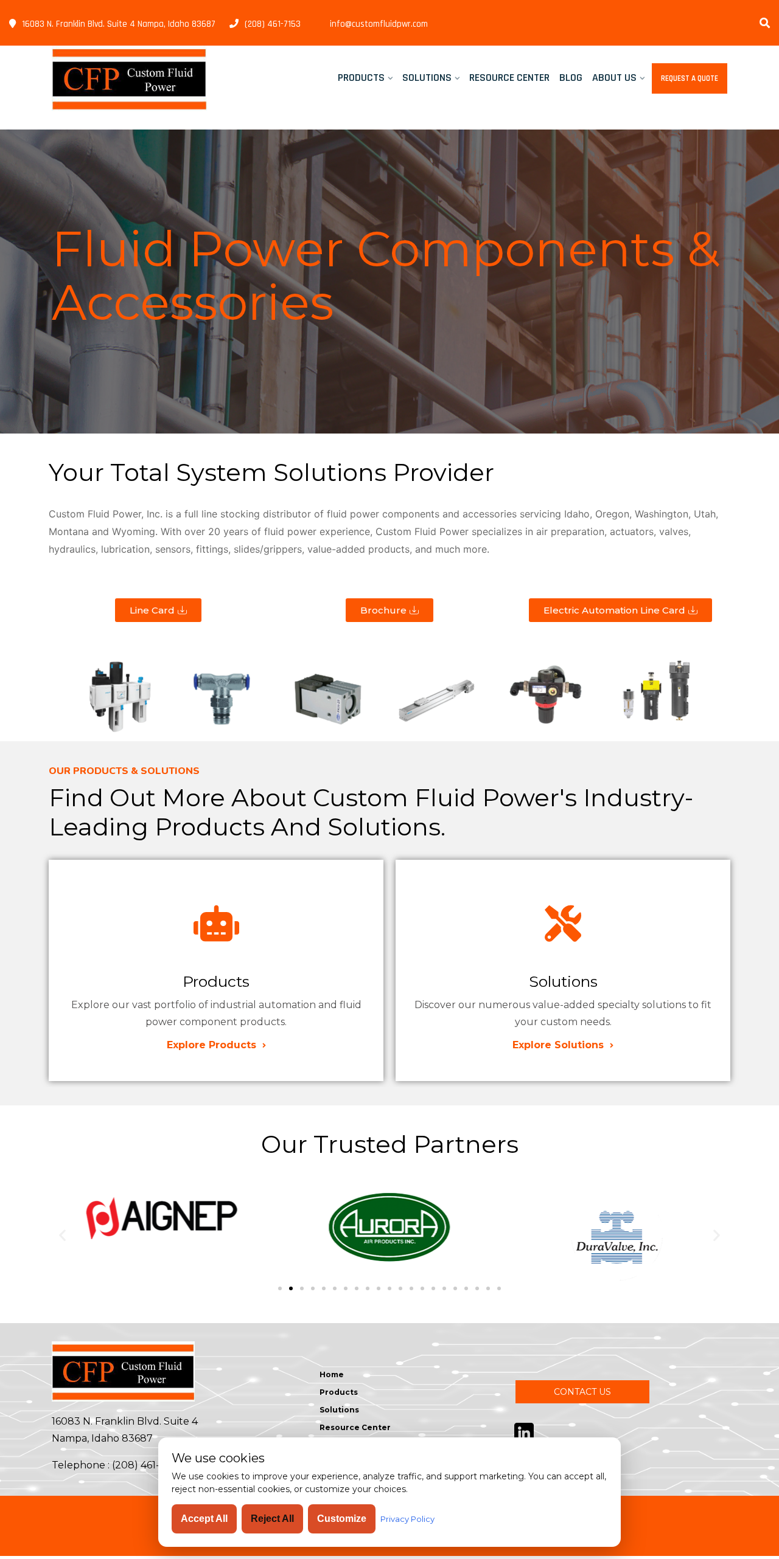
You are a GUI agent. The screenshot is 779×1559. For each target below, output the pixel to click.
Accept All (204, 1518)
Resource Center (509, 78)
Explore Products (213, 1045)
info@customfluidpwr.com (379, 24)
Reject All (272, 1518)
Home (332, 1374)
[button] (62, 1234)
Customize (341, 1518)
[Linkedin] (524, 1431)
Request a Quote (689, 78)
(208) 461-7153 (273, 24)
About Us (614, 78)
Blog (570, 78)
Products (361, 78)
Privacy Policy (407, 1519)
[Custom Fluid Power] (129, 78)
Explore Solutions (559, 1045)
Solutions (427, 78)
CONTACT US (582, 1391)
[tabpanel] (389, 282)
